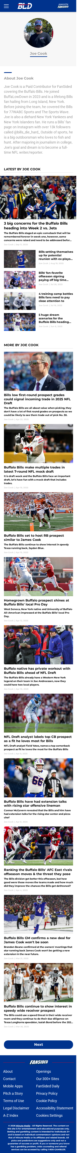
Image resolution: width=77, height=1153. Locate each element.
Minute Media (23, 1125)
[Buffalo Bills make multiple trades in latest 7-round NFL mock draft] (38, 456)
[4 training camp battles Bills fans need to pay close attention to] (38, 301)
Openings (43, 1071)
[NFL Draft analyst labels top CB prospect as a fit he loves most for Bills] (38, 724)
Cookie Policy (46, 1101)
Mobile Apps (13, 1086)
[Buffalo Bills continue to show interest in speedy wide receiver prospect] (38, 995)
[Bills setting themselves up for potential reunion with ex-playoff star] (38, 259)
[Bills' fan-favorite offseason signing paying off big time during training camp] (38, 280)
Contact (9, 1079)
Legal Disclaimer (16, 1108)
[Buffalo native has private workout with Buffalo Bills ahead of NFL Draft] (38, 657)
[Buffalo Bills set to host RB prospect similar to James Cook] (38, 523)
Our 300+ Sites (47, 1079)
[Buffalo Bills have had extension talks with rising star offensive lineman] (38, 790)
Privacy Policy (47, 1093)
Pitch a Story (13, 1093)
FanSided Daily (47, 1086)
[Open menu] (6, 6)
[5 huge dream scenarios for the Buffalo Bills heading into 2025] (38, 322)
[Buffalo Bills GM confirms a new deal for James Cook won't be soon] (38, 927)
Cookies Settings (49, 1115)
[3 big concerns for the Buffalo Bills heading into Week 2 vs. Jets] (38, 211)
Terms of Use (13, 1101)
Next (38, 1044)
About (8, 1071)
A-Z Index (10, 1115)
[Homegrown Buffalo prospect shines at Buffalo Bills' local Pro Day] (38, 589)
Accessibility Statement (54, 1108)
